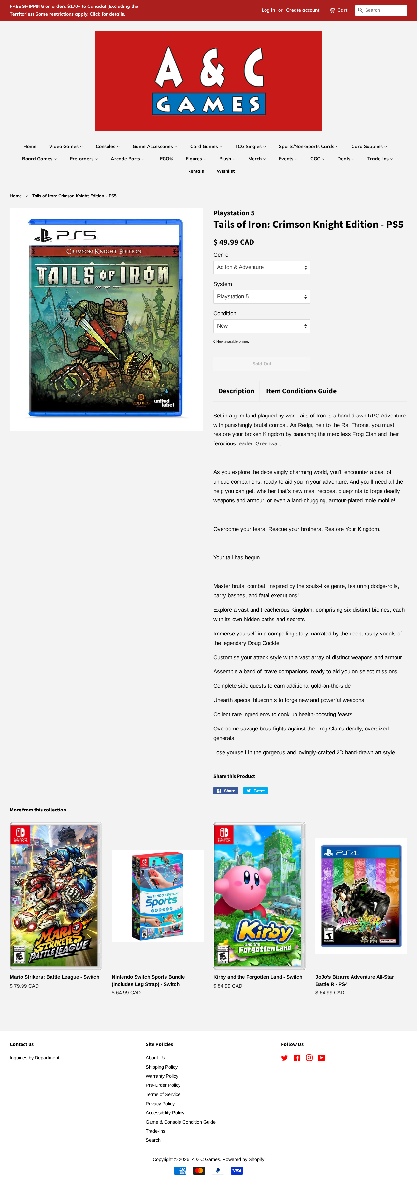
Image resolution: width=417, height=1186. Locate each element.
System (222, 284)
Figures (194, 159)
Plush (225, 159)
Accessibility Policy (165, 1112)
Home (29, 146)
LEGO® (165, 159)
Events (287, 159)
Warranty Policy (162, 1076)
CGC (316, 159)
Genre (220, 255)
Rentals (195, 171)
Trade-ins (378, 159)
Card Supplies (368, 146)
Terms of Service (163, 1094)
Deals (345, 159)
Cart (342, 10)
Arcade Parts (126, 159)
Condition (224, 313)
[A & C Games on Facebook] (297, 1059)
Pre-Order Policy (163, 1085)
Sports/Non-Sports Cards (307, 146)
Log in (268, 10)
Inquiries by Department (34, 1057)
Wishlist (226, 171)
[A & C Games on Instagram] (309, 1059)
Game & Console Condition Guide (181, 1122)
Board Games (38, 159)
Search (153, 1140)
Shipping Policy (162, 1067)
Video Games (64, 146)
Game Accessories (153, 146)
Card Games (204, 146)
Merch (255, 159)
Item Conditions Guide (301, 391)
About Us (155, 1057)
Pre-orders (82, 159)
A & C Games (206, 1159)
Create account (302, 10)
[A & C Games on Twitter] (284, 1059)
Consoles (106, 146)
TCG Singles (249, 146)
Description (236, 391)
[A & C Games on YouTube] (321, 1059)
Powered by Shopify (243, 1159)
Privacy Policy (160, 1103)
